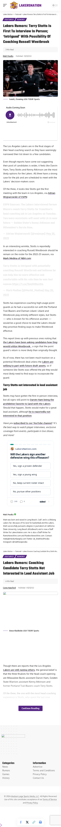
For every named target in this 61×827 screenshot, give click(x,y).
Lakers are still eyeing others (19, 669)
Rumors (21, 19)
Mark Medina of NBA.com (17, 258)
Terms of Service (50, 799)
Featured (9, 19)
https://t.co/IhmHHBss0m (27, 284)
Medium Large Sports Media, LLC (25, 796)
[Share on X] (27, 822)
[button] (5, 5)
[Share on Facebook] (20, 822)
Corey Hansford (9, 588)
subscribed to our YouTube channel (33, 423)
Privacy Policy (32, 803)
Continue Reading (30, 708)
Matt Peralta (8, 56)
